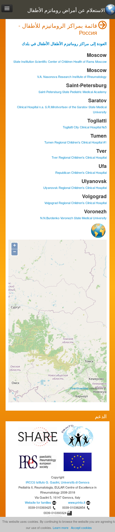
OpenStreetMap (79, 388)
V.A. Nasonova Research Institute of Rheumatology (72, 76)
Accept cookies (81, 527)
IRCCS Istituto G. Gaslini (42, 482)
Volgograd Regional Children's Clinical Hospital (75, 202)
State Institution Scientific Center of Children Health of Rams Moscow (60, 61)
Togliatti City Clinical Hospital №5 (85, 127)
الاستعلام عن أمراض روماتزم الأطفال (66, 9)
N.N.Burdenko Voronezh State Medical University (73, 218)
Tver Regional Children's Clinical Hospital (79, 157)
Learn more (60, 527)
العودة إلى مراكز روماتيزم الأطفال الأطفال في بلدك (64, 43)
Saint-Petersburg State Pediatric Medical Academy (73, 91)
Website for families (38, 502)
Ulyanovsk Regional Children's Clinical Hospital (75, 187)
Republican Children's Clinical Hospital (81, 172)
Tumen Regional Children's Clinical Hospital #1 (75, 142)
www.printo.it (76, 502)
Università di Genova (75, 482)
